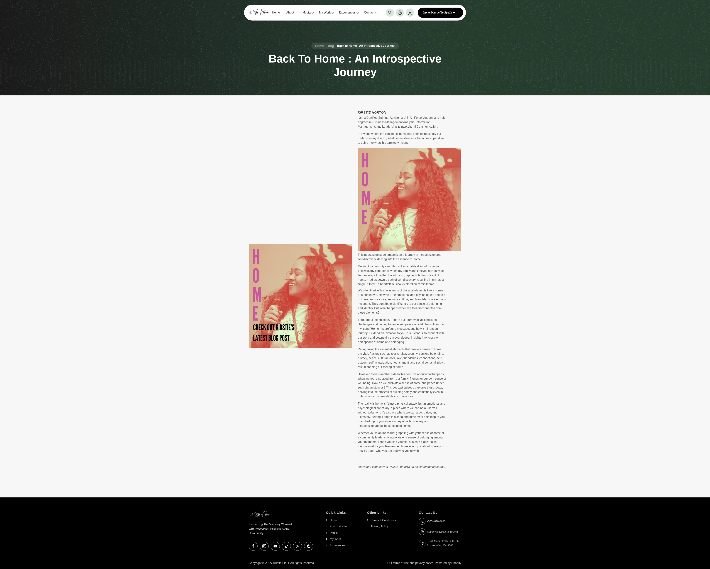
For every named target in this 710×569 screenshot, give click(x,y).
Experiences (347, 12)
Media (306, 12)
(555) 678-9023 (436, 521)
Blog (330, 46)
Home (276, 12)
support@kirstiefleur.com (442, 531)
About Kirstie (338, 526)
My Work (325, 12)
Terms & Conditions (383, 520)
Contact (369, 12)
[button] (390, 13)
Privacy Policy (379, 526)
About (290, 12)
